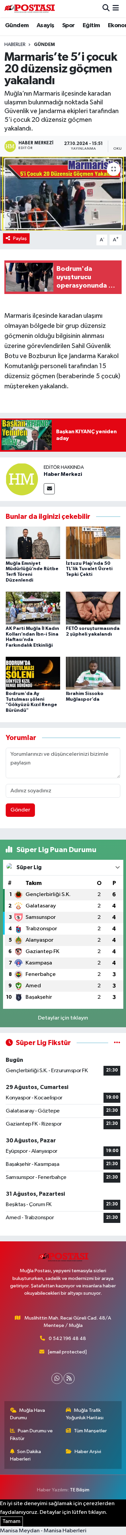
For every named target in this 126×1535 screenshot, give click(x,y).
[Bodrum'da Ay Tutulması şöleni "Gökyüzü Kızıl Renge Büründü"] (33, 673)
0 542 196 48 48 (67, 1338)
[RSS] (69, 1378)
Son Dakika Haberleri (25, 1455)
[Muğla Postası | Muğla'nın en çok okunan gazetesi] (29, 8)
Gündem (17, 25)
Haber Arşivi (88, 1451)
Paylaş (20, 238)
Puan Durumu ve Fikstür (31, 1434)
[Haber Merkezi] (22, 479)
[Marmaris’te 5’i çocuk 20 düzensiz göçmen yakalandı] (63, 194)
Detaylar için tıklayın (63, 1018)
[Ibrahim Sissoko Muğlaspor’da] (93, 673)
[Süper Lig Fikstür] (117, 1043)
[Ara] (106, 8)
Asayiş (45, 25)
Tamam (11, 1521)
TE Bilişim (79, 1489)
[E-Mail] (49, 488)
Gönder (20, 810)
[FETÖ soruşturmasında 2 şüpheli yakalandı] (93, 608)
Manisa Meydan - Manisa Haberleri (43, 1531)
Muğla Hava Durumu (27, 1414)
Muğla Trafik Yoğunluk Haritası (84, 1414)
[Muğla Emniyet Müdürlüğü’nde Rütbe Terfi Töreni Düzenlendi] (33, 543)
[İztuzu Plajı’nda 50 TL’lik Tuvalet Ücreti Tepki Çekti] (93, 543)
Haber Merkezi (63, 474)
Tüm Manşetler (90, 1430)
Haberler (15, 44)
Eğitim (91, 25)
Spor (68, 25)
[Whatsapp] (56, 1378)
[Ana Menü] (116, 8)
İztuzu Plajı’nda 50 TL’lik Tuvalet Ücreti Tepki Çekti (89, 569)
